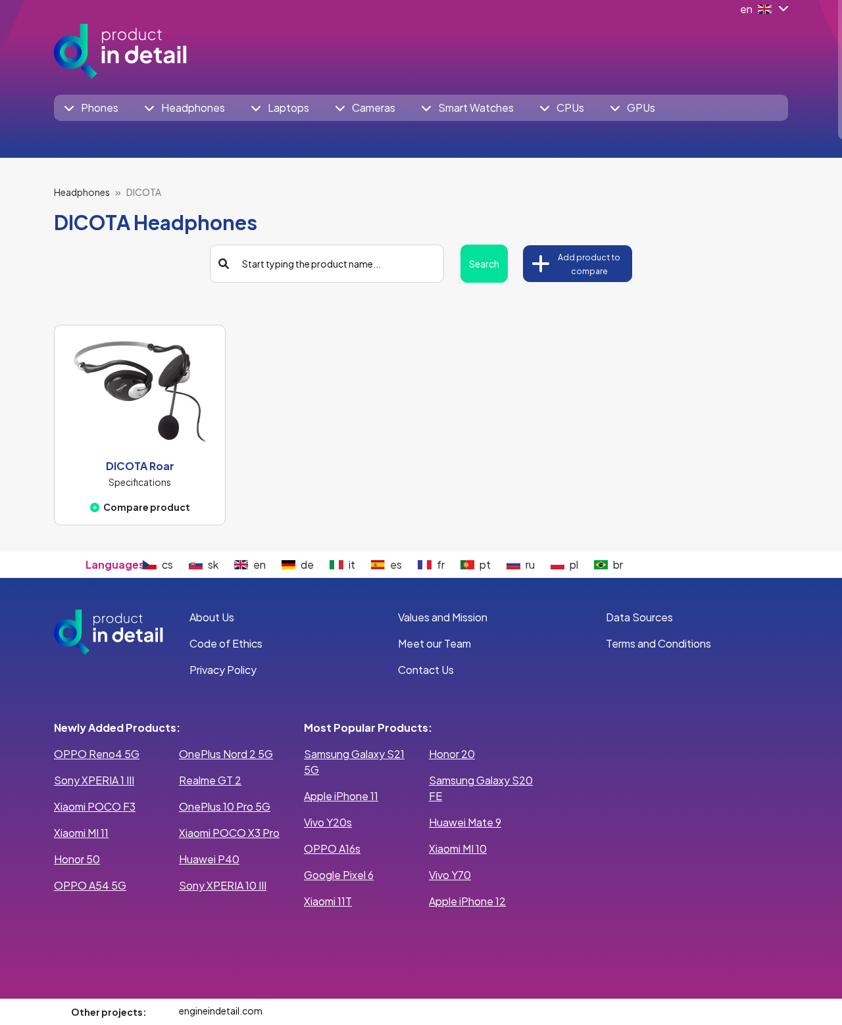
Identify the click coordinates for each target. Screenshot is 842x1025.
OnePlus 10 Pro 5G (224, 806)
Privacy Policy (223, 670)
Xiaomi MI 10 (458, 848)
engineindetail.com (220, 1010)
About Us (211, 617)
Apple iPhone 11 (341, 796)
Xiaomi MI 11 (81, 833)
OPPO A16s (332, 848)
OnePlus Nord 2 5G (226, 754)
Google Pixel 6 (339, 875)
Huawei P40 (209, 859)
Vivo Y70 (450, 875)
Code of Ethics (225, 643)
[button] (91, 108)
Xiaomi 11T (328, 901)
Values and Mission (442, 617)
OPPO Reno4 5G (96, 754)
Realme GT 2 (210, 780)
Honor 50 (77, 859)
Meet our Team (434, 643)
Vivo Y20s (328, 822)
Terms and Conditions (658, 643)
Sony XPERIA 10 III (222, 885)
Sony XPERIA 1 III (94, 780)
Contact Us (426, 670)
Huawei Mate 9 (465, 822)
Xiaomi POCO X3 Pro (229, 833)
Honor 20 (452, 754)
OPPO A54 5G (90, 885)
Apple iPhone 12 (467, 901)
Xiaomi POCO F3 (95, 806)
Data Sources (639, 617)
